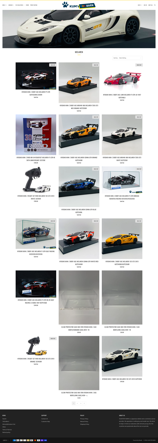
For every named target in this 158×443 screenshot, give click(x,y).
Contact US (44, 419)
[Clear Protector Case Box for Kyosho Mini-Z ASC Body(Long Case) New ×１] (79, 363)
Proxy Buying (33, 5)
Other (27, 5)
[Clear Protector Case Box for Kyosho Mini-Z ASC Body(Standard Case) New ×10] (79, 297)
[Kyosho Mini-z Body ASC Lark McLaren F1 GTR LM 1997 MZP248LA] (122, 77)
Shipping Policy (84, 424)
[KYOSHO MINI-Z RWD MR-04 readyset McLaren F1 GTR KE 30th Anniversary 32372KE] (36, 134)
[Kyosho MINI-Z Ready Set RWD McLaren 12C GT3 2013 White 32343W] (36, 179)
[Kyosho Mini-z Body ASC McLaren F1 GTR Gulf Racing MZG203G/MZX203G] (36, 233)
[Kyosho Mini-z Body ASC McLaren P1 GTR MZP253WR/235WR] (36, 75)
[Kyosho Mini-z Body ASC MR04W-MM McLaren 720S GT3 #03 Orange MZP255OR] (79, 82)
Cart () (150, 5)
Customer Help (45, 421)
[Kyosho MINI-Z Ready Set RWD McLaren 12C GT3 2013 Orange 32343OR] (36, 346)
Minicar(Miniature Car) (8, 424)
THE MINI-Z (5, 421)
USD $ (139, 5)
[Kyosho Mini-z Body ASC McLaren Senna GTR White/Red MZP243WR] (79, 238)
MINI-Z (4, 5)
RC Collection (19, 5)
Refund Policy (84, 421)
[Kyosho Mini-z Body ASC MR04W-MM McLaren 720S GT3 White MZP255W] (122, 134)
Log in (145, 5)
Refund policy (6, 432)
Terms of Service (7, 429)
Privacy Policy (84, 419)
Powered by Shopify (137, 440)
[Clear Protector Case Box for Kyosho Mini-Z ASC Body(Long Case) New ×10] (122, 297)
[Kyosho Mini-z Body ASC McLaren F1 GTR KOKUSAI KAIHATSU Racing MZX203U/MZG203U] (122, 179)
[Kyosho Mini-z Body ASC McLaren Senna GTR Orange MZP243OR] (79, 134)
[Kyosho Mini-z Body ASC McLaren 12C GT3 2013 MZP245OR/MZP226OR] (122, 238)
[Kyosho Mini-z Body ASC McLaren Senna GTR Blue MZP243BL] (79, 186)
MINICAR (11, 5)
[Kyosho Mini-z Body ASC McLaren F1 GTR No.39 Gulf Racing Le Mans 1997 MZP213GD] (36, 284)
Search (4, 419)
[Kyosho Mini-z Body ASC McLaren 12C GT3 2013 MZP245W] (122, 356)
